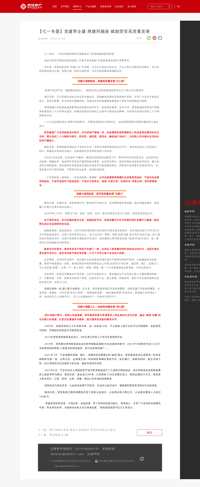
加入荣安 (132, 6)
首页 (54, 6)
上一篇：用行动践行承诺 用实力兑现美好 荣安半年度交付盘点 (77, 430)
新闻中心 (77, 6)
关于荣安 (65, 6)
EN (178, 6)
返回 (149, 432)
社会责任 (119, 6)
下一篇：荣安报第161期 (53, 435)
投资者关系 (105, 6)
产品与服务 (91, 6)
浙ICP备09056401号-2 (67, 466)
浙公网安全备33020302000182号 (117, 461)
